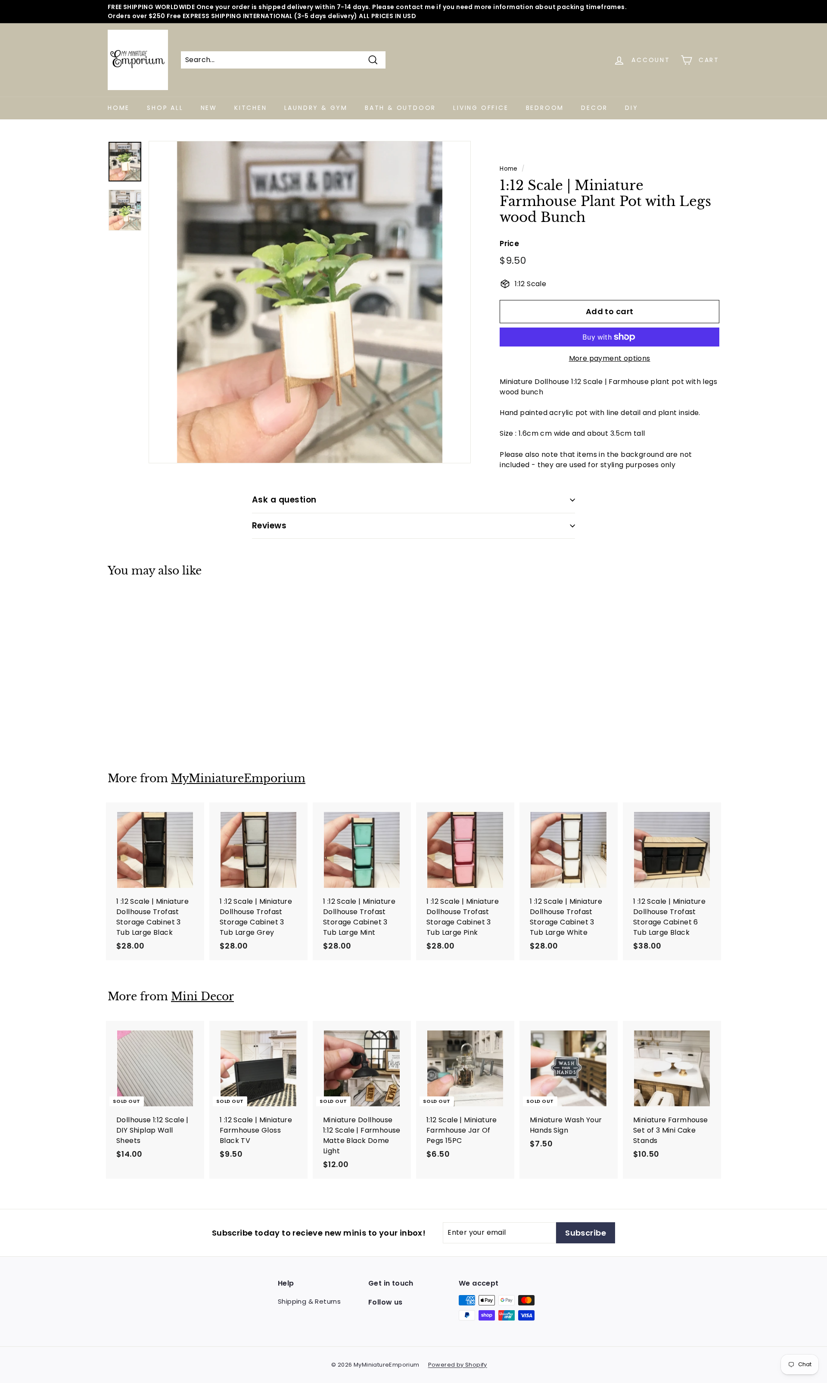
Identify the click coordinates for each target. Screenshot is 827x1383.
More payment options (609, 358)
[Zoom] (309, 302)
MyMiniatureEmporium (238, 778)
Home (119, 107)
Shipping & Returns (309, 1301)
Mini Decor (202, 996)
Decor (594, 107)
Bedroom (545, 107)
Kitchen (250, 107)
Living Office (480, 107)
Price (509, 243)
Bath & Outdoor (400, 107)
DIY (631, 107)
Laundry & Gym (316, 107)
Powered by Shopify (457, 1365)
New (209, 107)
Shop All (165, 107)
